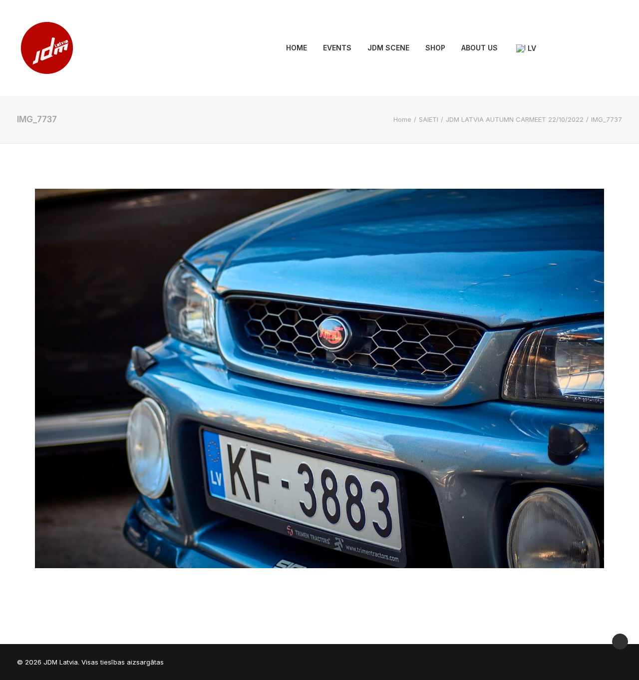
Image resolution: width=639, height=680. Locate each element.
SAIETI (428, 119)
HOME (296, 47)
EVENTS (337, 47)
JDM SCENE (388, 47)
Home (402, 119)
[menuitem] (296, 48)
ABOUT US (479, 47)
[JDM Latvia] (47, 48)
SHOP (435, 47)
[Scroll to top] (620, 641)
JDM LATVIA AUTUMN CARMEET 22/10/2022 (515, 119)
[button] (555, 48)
